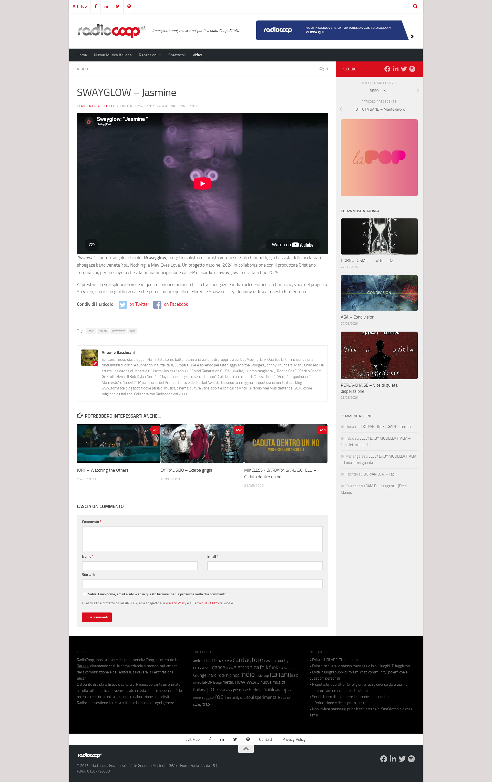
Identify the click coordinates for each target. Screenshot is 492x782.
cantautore (248, 660)
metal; (228, 682)
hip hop (233, 675)
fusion (283, 668)
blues (219, 660)
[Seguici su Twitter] (404, 69)
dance (218, 667)
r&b (277, 690)
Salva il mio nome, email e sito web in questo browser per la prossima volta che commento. (157, 594)
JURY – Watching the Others (103, 470)
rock (133, 331)
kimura (197, 682)
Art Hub (80, 6)
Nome (88, 556)
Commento (91, 522)
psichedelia (252, 690)
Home (82, 54)
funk (273, 667)
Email (212, 556)
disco (229, 668)
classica (270, 661)
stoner (286, 697)
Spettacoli (177, 54)
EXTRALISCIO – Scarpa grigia (186, 470)
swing (197, 704)
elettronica (246, 667)
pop (212, 689)
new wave (118, 331)
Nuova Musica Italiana (113, 54)
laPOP (207, 682)
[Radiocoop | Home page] (112, 30)
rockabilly (233, 698)
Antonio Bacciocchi (97, 106)
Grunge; (200, 675)
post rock (225, 690)
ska (242, 697)
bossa (228, 661)
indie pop (262, 675)
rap (284, 690)
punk (268, 689)
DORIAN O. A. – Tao (379, 474)
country (282, 660)
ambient (199, 661)
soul (250, 697)
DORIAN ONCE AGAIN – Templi (386, 426)
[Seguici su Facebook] (387, 69)
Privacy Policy (176, 603)
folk (264, 667)
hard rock (216, 675)
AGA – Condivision (357, 317)
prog (237, 690)
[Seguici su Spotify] (412, 69)
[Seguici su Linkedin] (396, 69)
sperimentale (267, 697)
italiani (103, 331)
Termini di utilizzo (206, 603)
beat (209, 660)
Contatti (266, 739)
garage (293, 667)
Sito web (88, 575)
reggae (208, 697)
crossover (202, 667)
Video (197, 54)
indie (91, 331)
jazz (294, 675)
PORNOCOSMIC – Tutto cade (367, 260)
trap (206, 704)
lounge (217, 682)
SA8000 (83, 666)
